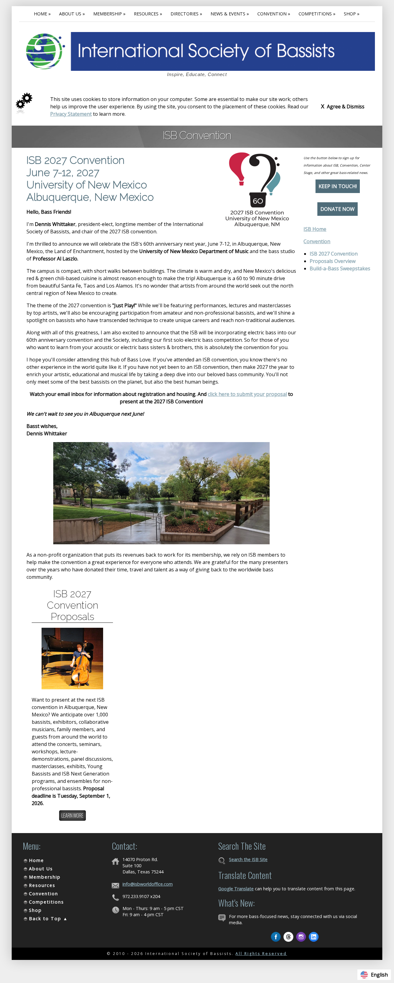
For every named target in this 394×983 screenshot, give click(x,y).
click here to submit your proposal (247, 394)
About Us (41, 869)
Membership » (109, 14)
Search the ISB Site (248, 859)
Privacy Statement (71, 114)
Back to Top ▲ (48, 918)
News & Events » (230, 14)
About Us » (72, 14)
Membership (45, 877)
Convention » (273, 14)
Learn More (72, 815)
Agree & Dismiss (342, 106)
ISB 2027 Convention (334, 253)
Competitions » (317, 14)
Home (36, 860)
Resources (42, 885)
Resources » (148, 14)
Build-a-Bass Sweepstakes (340, 268)
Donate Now (337, 209)
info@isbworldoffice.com (148, 884)
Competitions (46, 902)
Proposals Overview (333, 261)
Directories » (186, 14)
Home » (42, 14)
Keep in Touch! (338, 186)
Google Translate (236, 889)
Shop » (352, 14)
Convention (317, 241)
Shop (35, 910)
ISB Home (315, 229)
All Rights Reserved (261, 953)
